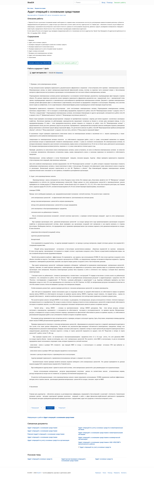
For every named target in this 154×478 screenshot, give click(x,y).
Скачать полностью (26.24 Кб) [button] (39, 63)
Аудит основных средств (104, 459)
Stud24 (39, 472)
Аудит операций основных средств (40, 459)
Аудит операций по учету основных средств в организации (48, 440)
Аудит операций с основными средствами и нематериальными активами (100, 433)
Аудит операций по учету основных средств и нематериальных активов (100, 428)
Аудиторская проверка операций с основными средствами (73, 460)
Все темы (30, 8)
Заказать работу (120, 2)
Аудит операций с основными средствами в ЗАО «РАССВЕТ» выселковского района (99, 443)
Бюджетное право (40, 8)
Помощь (110, 2)
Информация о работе (51, 417)
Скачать (59, 73)
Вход (103, 2)
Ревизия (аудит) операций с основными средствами (46, 434)
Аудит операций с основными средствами (42, 428)
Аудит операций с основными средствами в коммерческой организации (99, 438)
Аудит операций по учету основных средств (95, 447)
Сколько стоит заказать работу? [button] (65, 63)
